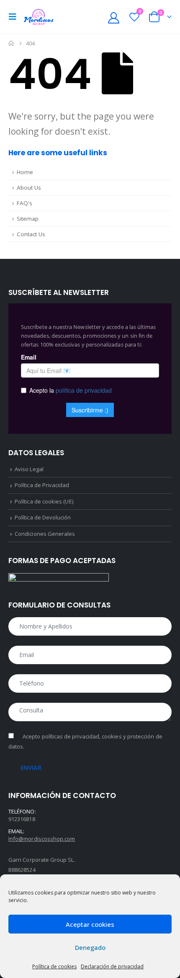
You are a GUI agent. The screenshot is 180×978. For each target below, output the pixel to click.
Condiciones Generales (45, 533)
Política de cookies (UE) (44, 501)
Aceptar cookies (90, 924)
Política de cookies (54, 966)
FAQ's (24, 203)
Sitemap (28, 218)
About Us (29, 187)
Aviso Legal (29, 469)
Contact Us (31, 234)
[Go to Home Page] (11, 43)
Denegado (90, 947)
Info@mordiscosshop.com (41, 838)
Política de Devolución (43, 517)
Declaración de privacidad (112, 966)
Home (25, 172)
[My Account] (113, 17)
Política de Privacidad (42, 485)
